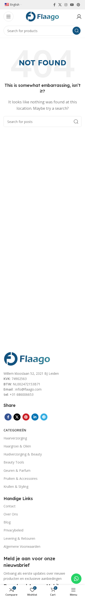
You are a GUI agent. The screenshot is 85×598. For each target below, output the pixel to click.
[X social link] (60, 5)
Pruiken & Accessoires (21, 478)
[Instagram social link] (66, 5)
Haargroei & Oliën (17, 446)
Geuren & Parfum (17, 470)
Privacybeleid (13, 530)
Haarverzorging (15, 438)
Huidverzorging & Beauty (23, 454)
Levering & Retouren (19, 538)
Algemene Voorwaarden (22, 546)
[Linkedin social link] (34, 417)
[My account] (79, 16)
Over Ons (11, 514)
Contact (10, 506)
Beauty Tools (14, 462)
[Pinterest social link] (78, 5)
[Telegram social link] (43, 417)
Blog (7, 522)
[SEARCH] (76, 31)
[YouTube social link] (72, 5)
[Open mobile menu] (8, 16)
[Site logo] (43, 16)
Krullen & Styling (16, 486)
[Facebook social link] (54, 5)
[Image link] (27, 358)
